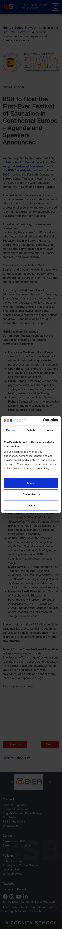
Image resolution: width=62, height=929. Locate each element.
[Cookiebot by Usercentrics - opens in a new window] (43, 420)
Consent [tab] (11, 430)
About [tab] (51, 430)
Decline (31, 505)
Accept (31, 483)
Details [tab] (31, 430)
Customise (29, 494)
